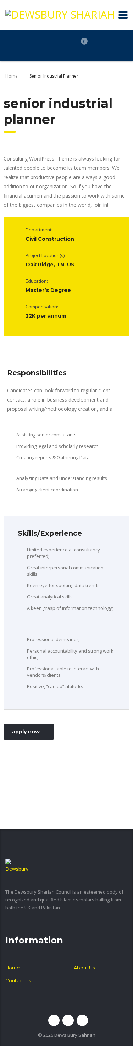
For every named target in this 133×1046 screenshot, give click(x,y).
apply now (26, 731)
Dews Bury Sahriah (74, 1035)
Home (11, 76)
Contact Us (18, 980)
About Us (84, 968)
